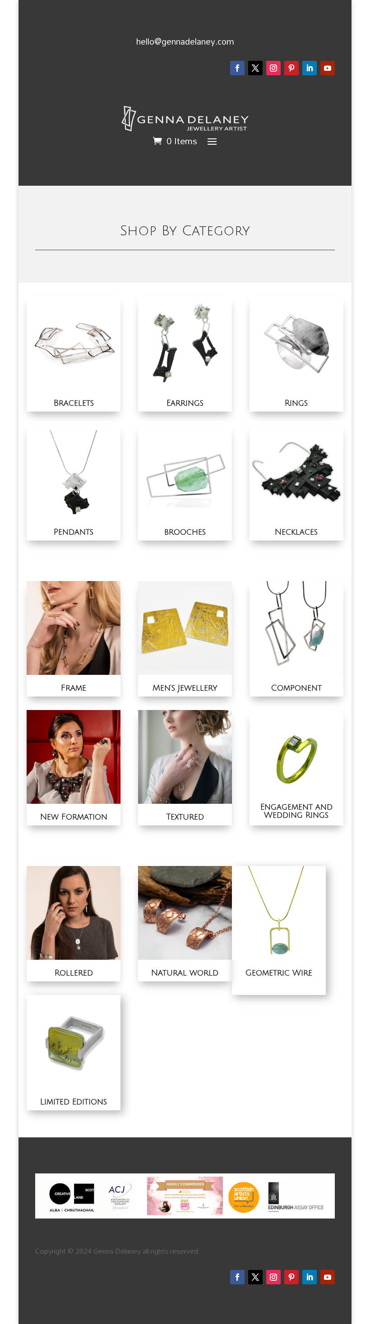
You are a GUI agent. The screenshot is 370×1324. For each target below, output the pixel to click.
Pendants (73, 531)
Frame (73, 687)
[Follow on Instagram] (273, 68)
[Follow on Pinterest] (291, 68)
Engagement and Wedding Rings (296, 811)
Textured (185, 816)
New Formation (73, 816)
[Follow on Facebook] (237, 68)
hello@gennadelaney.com (185, 41)
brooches (185, 531)
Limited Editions (73, 1101)
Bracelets (74, 403)
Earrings (185, 403)
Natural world (184, 972)
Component (296, 687)
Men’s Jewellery (185, 687)
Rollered (74, 972)
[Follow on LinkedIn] (309, 68)
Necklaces (296, 531)
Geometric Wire (278, 972)
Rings (296, 403)
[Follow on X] (255, 68)
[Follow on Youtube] (327, 68)
